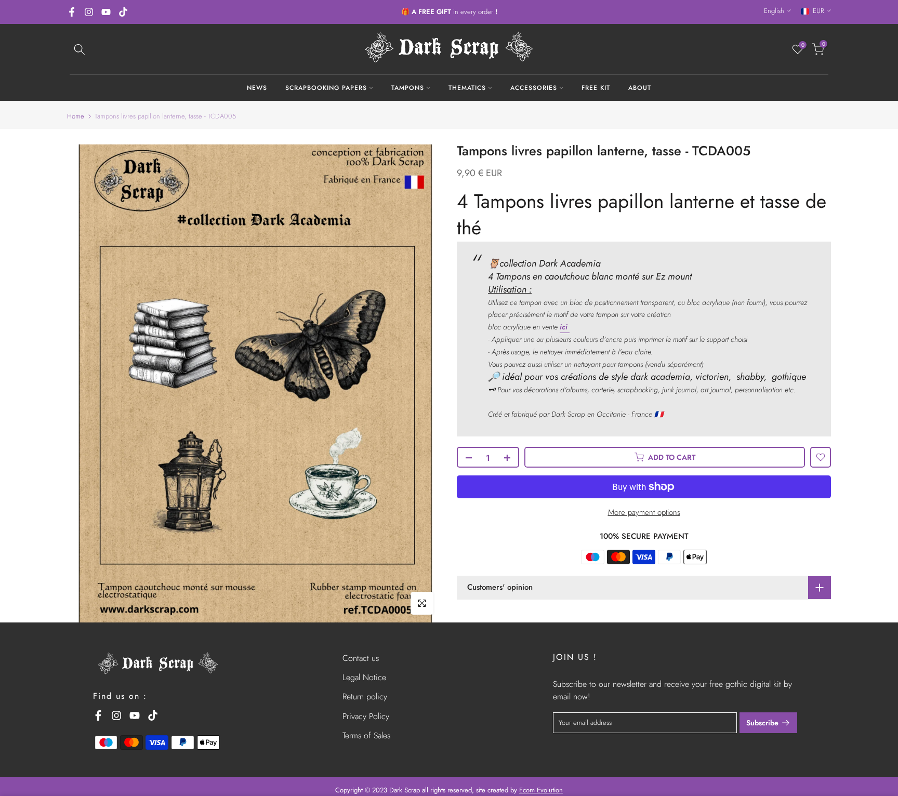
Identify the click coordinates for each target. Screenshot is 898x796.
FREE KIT (596, 87)
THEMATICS (467, 87)
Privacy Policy (365, 716)
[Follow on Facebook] (71, 12)
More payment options (644, 512)
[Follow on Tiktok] (123, 12)
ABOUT (639, 87)
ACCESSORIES (533, 87)
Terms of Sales (366, 735)
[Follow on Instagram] (89, 12)
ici (565, 327)
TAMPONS (407, 87)
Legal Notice (364, 677)
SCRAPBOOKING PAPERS (326, 87)
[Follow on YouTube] (106, 12)
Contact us (360, 658)
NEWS (257, 87)
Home (75, 116)
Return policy (364, 696)
